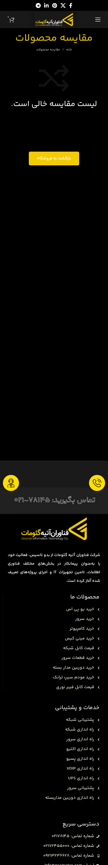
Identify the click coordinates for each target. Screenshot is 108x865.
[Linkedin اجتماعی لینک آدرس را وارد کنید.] (46, 5)
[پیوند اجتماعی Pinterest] (54, 5)
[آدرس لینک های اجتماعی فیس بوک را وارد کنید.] (70, 5)
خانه (69, 50)
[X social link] (63, 5)
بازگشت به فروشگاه (54, 158)
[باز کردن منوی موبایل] (98, 19)
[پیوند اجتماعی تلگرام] (38, 5)
